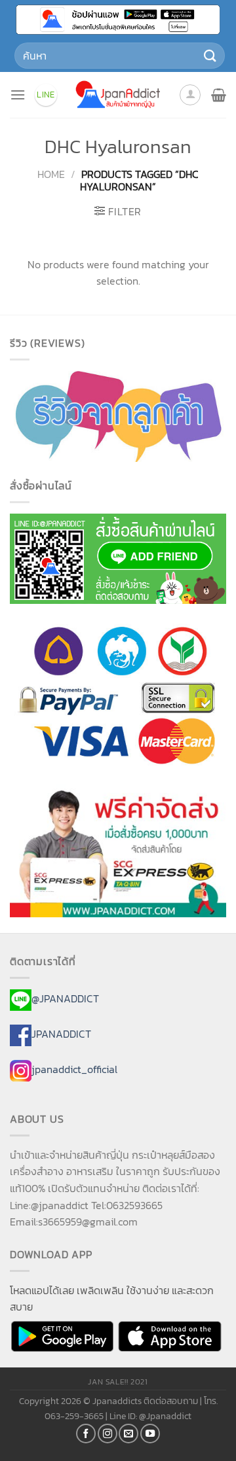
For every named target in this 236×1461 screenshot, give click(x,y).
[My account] (190, 94)
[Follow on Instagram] (107, 1433)
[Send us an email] (128, 1433)
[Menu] (18, 95)
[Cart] (218, 94)
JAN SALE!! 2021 (118, 1382)
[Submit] (210, 55)
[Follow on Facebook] (86, 1433)
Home (51, 174)
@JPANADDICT (65, 999)
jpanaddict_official (74, 1069)
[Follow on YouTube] (150, 1433)
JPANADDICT (61, 1034)
